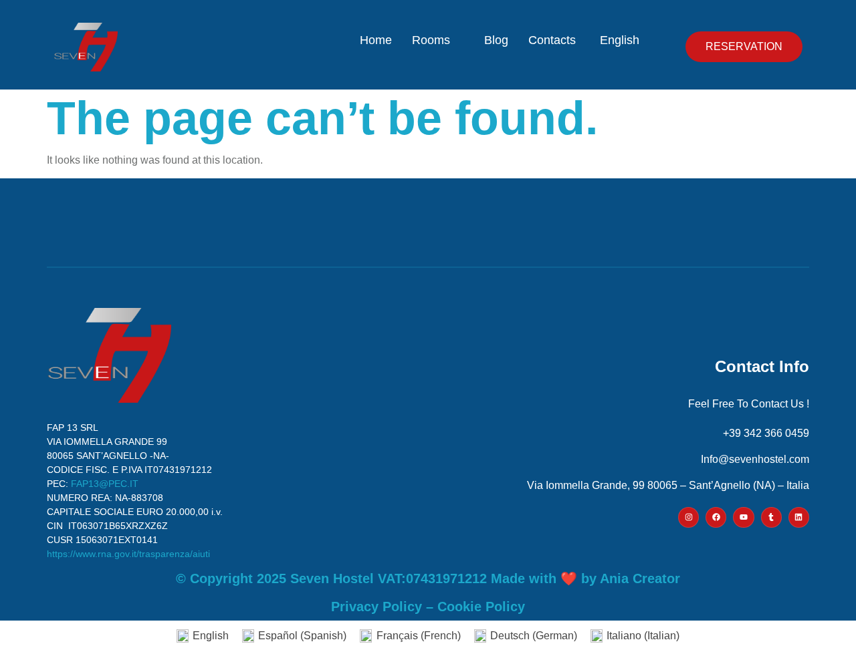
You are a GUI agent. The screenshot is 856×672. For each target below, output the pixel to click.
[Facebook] (716, 517)
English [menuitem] (211, 635)
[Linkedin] (798, 517)
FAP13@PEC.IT (104, 483)
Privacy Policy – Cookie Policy (428, 606)
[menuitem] (624, 40)
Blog (496, 40)
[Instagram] (688, 517)
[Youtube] (743, 517)
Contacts (552, 40)
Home (376, 40)
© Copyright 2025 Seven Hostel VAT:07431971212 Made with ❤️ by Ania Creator (428, 578)
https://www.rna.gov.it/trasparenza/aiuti (128, 553)
